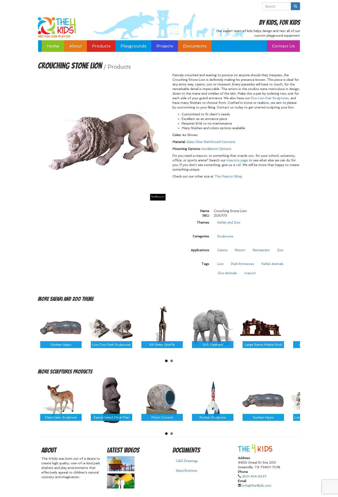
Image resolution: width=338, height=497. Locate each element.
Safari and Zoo (228, 222)
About (75, 46)
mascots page (237, 160)
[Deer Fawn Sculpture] (61, 400)
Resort (240, 250)
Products (101, 46)
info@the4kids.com (256, 485)
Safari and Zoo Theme (72, 299)
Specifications (186, 470)
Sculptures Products (71, 372)
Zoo (280, 250)
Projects (164, 46)
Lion (220, 264)
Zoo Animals (227, 273)
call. (238, 165)
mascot (250, 273)
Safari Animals (272, 264)
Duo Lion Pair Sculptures (270, 98)
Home (53, 46)
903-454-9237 (254, 476)
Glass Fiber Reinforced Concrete (210, 142)
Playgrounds (133, 46)
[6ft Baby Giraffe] (162, 327)
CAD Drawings (187, 461)
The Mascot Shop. (229, 176)
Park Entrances (242, 264)
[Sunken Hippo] (61, 327)
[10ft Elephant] (213, 327)
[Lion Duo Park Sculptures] (112, 327)
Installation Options (216, 149)
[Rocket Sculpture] (213, 400)
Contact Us (283, 46)
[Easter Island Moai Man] (112, 400)
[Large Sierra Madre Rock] (263, 327)
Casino (222, 250)
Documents (194, 46)
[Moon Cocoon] (162, 400)
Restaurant (261, 250)
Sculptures (225, 236)
